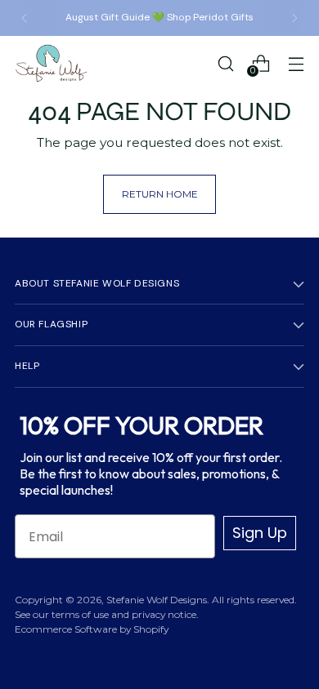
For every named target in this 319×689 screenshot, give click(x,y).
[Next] (294, 18)
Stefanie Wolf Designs (156, 599)
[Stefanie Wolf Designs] (51, 63)
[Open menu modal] (295, 63)
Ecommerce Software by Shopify (91, 629)
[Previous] (25, 18)
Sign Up (259, 532)
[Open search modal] (225, 63)
